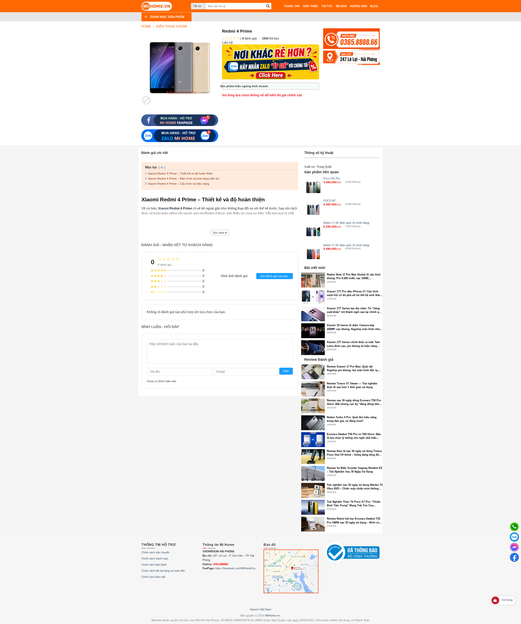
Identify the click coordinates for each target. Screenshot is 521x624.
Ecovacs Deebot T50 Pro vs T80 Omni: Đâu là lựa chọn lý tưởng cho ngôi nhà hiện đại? (354, 436)
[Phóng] (146, 100)
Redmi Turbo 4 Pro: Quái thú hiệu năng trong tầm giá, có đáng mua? (352, 419)
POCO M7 (329, 200)
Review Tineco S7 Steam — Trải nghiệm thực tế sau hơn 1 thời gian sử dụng (352, 385)
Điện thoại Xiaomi (171, 26)
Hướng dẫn (358, 6)
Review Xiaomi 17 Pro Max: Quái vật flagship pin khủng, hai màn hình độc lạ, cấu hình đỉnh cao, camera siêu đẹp (352, 368)
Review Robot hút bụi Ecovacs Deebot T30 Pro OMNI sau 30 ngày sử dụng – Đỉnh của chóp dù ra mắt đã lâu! (354, 520)
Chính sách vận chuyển (155, 552)
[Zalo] (514, 537)
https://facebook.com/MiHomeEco (235, 568)
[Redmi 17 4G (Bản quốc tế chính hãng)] (313, 232)
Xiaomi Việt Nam (260, 609)
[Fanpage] (514, 557)
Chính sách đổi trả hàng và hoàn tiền (163, 570)
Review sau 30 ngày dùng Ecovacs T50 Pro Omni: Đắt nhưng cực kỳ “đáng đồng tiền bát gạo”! (354, 402)
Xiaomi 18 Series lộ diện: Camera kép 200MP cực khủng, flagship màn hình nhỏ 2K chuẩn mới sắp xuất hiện (353, 327)
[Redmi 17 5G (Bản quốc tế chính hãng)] (313, 254)
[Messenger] (514, 547)
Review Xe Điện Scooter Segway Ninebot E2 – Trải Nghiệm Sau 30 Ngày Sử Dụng (354, 469)
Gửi (286, 371)
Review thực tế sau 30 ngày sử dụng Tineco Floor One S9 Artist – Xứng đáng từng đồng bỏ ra (354, 453)
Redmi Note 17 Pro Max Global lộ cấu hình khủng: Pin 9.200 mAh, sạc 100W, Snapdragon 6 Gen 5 (354, 276)
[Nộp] (268, 6)
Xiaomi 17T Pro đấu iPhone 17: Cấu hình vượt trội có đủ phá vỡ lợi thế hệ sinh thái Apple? (353, 293)
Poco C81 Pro (331, 178)
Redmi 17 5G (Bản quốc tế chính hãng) (346, 245)
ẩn (162, 167)
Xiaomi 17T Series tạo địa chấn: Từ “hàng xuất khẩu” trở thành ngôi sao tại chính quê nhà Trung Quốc (354, 310)
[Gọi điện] (514, 526)
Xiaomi (163, 208)
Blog (374, 6)
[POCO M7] (313, 209)
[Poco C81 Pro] (313, 187)
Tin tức (327, 6)
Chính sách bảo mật (153, 576)
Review (341, 6)
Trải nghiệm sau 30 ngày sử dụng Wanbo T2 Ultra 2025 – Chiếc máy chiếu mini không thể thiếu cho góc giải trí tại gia (355, 486)
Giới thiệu (310, 6)
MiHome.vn (272, 615)
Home (146, 26)
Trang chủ (292, 6)
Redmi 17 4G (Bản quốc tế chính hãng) (346, 222)
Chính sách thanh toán (154, 558)
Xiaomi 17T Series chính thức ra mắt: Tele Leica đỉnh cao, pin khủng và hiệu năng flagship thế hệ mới (353, 344)
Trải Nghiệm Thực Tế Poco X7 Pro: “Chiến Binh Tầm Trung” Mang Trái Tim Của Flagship (353, 503)
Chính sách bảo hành (153, 564)
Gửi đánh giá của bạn (274, 276)
